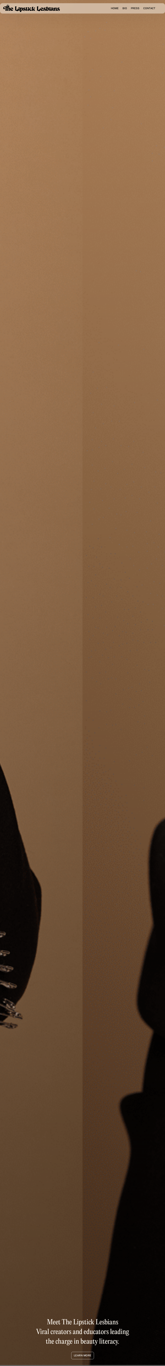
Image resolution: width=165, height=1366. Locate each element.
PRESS (135, 8)
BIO (124, 8)
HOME (115, 8)
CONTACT (149, 8)
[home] (31, 8)
